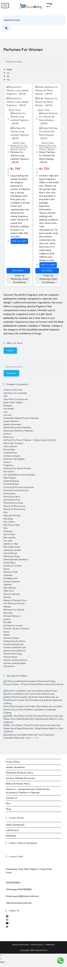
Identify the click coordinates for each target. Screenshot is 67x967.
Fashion (7, 462)
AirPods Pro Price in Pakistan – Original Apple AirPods (29, 440)
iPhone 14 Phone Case (14, 509)
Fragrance (8, 465)
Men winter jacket (11, 547)
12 (8, 72)
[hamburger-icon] (5, 5)
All (8, 79)
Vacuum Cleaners (11, 581)
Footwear (8, 531)
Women (22, 149)
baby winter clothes (13, 402)
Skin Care (8, 613)
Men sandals (9, 537)
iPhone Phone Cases (13, 503)
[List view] (6, 57)
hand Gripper (9, 477)
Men (5, 528)
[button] (20, 87)
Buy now (18, 270)
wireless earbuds (11, 455)
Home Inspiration (11, 496)
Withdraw (11, 835)
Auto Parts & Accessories (15, 399)
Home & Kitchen (11, 484)
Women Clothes (11, 638)
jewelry (7, 619)
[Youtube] (7, 923)
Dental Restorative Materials (17, 427)
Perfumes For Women (14, 609)
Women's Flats (10, 572)
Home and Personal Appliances (18, 487)
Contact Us (12, 798)
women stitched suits (13, 644)
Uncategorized (10, 578)
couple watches (11, 421)
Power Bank (9, 449)
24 (8, 76)
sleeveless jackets (12, 550)
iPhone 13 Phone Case (14, 506)
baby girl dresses (12, 515)
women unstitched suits (14, 647)
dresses (7, 433)
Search (11, 373)
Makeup (7, 606)
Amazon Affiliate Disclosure (20, 778)
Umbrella (8, 575)
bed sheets (8, 408)
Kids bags (8, 518)
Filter (10, 350)
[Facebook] (7, 916)
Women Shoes (10, 657)
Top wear (8, 540)
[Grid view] (4, 57)
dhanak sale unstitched (14, 650)
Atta (5, 396)
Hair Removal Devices (14, 603)
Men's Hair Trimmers (13, 443)
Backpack (8, 405)
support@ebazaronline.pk (25, 896)
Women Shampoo (12, 616)
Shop (8, 809)
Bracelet (7, 622)
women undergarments (14, 663)
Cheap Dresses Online (14, 641)
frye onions (8, 471)
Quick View (14, 109)
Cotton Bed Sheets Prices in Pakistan (21, 418)
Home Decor (9, 493)
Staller (6, 634)
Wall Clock (8, 591)
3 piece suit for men (12, 389)
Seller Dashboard (15, 824)
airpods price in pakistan (15, 393)
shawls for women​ (12, 565)
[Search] (6, 28)
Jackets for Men (10, 543)
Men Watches (9, 587)
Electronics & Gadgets (14, 459)
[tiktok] (7, 926)
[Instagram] (7, 919)
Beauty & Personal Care (15, 600)
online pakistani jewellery (15, 559)
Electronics (8, 437)
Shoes (6, 569)
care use (7, 415)
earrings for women (13, 625)
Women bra (9, 666)
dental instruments (12, 424)
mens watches (10, 446)
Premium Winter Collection (16, 628)
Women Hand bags (12, 653)
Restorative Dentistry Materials (18, 430)
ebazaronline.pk (23, 902)
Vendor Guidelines (15, 767)
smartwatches (10, 452)
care (5, 412)
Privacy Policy (13, 761)
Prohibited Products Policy (19, 772)
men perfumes (10, 553)
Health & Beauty (11, 481)
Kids (5, 512)
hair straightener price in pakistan (19, 474)
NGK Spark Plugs (11, 556)
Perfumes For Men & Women (17, 468)
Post (8, 803)
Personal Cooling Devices (16, 490)
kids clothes (9, 521)
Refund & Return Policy (18, 783)
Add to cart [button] (19, 241)
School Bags (9, 562)
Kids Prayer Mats (11, 525)
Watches (7, 584)
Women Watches (11, 594)
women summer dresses (15, 660)
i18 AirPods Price (11, 499)
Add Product (12, 830)
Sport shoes (9, 534)
